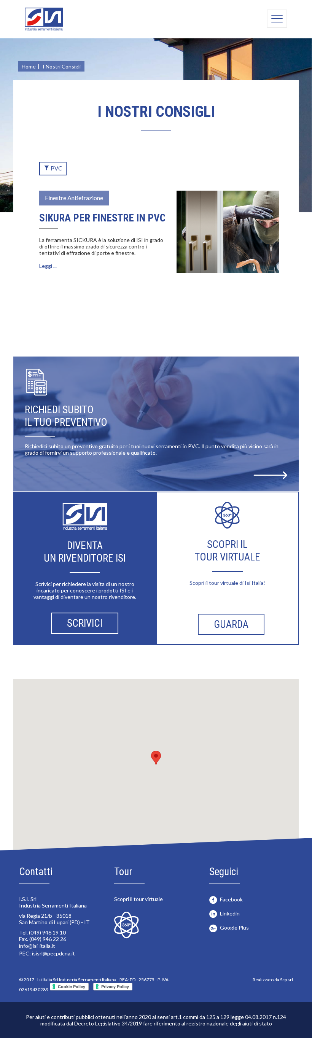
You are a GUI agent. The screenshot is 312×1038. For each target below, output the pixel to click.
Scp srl (286, 979)
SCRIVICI (84, 623)
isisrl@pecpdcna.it (53, 953)
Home (29, 66)
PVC (55, 168)
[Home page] (43, 19)
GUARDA (231, 624)
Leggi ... (48, 266)
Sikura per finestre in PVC (102, 218)
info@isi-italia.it (37, 945)
